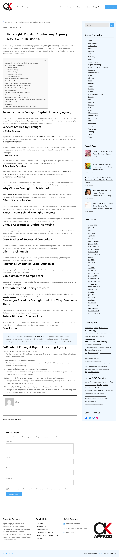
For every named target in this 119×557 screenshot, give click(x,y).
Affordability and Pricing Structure (16, 97)
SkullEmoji (110, 390)
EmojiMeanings (88, 355)
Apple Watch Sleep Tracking (96, 342)
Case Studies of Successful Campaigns (17, 88)
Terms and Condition (45, 532)
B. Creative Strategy (13, 69)
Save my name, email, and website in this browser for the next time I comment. (37, 489)
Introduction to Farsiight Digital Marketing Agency (22, 63)
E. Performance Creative (14, 76)
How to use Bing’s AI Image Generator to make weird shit (97, 363)
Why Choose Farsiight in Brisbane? (16, 78)
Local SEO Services (96, 378)
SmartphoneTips (100, 393)
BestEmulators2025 (97, 344)
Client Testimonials (11, 90)
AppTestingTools (88, 344)
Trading (91, 132)
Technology (92, 129)
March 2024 (92, 303)
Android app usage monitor (106, 333)
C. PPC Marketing (12, 72)
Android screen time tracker (98, 336)
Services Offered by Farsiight (14, 65)
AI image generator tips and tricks (92, 333)
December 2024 (93, 279)
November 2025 (93, 249)
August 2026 (92, 225)
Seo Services (103, 390)
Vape (90, 137)
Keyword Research (92, 372)
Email (8, 468)
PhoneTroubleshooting (89, 387)
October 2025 (93, 252)
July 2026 (91, 228)
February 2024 (93, 305)
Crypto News (93, 62)
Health (90, 91)
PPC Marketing (11, 155)
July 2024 (91, 292)
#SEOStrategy (90, 331)
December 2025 (93, 246)
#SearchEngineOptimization (96, 328)
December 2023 (93, 311)
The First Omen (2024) (90, 396)
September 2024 (94, 287)
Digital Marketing (94, 65)
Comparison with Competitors (15, 95)
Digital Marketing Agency (55, 46)
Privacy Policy (42, 530)
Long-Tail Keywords (93, 382)
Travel (90, 134)
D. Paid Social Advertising (14, 74)
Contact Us (41, 527)
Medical (91, 105)
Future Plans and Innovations (14, 102)
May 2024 (91, 297)
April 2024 (91, 300)
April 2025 (91, 268)
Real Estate (92, 118)
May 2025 (91, 265)
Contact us (110, 7)
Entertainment (93, 73)
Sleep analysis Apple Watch (90, 393)
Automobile (92, 43)
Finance (91, 78)
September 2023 (94, 313)
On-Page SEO (102, 385)
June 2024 (91, 295)
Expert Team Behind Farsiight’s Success (18, 83)
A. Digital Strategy (12, 67)
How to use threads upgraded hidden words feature (96, 366)
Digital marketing (92, 353)
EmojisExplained (95, 355)
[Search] (112, 25)
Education (92, 70)
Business (91, 51)
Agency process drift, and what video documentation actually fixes (103, 167)
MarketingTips (107, 382)
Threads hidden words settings (91, 398)
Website (9, 478)
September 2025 (94, 254)
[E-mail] (6, 412)
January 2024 (92, 308)
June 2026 (91, 230)
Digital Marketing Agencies (12, 419)
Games (90, 86)
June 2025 (91, 262)
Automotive (92, 46)
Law (89, 99)
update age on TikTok (103, 398)
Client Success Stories (12, 81)
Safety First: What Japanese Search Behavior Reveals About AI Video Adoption (103, 206)
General (91, 89)
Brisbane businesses (10, 194)
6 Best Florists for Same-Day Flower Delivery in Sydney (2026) (103, 154)
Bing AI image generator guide (91, 347)
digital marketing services (28, 121)
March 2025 (92, 271)
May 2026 (91, 233)
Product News (93, 116)
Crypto (90, 59)
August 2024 (92, 289)
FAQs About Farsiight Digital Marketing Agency (21, 106)
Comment (10, 442)
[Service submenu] (73, 6)
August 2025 (92, 257)
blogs (90, 48)
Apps (90, 40)
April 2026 (91, 236)
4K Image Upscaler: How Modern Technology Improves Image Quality (102, 193)
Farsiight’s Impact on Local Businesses (17, 92)
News (90, 107)
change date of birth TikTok (105, 347)
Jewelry (90, 97)
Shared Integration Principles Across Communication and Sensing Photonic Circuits (99, 180)
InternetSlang (88, 369)
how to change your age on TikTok (92, 358)
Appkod (100, 553)
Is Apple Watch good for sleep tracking (100, 369)
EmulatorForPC (103, 355)
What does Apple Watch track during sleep (94, 404)
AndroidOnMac (88, 336)
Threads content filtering (100, 396)
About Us (40, 524)
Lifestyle (91, 102)
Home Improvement (95, 94)
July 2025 (91, 260)
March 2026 (92, 238)
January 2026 (92, 244)
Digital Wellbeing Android (105, 353)
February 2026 (93, 241)
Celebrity (91, 57)
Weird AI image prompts (90, 401)
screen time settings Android (91, 390)
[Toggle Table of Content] (44, 60)
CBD (89, 54)
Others (90, 110)
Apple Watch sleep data (90, 339)
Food (90, 81)
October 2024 (93, 284)
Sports (90, 126)
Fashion (91, 75)
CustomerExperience (93, 350)
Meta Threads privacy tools (90, 385)
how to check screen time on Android (93, 361)
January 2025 (92, 276)
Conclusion (8, 104)
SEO (89, 121)
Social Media (92, 124)
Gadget (91, 83)
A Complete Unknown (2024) (103, 331)
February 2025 (93, 273)
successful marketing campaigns (43, 136)
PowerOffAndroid (99, 387)
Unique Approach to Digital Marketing (17, 85)
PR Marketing (93, 113)
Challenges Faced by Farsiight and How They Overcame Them (25, 99)
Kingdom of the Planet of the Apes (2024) (94, 374)
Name (9, 457)
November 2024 (93, 281)
